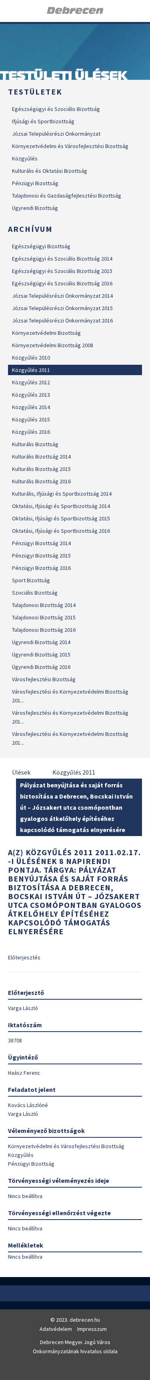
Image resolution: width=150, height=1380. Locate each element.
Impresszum (92, 1329)
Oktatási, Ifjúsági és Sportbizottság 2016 (61, 530)
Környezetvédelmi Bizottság (46, 332)
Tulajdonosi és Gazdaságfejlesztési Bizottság (66, 195)
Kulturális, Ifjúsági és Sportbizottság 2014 (62, 493)
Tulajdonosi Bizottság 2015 (44, 617)
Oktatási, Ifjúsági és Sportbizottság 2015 (61, 518)
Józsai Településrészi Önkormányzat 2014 (62, 295)
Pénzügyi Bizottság (35, 183)
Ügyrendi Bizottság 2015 (41, 654)
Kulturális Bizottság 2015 (41, 469)
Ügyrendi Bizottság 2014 (41, 642)
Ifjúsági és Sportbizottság (43, 121)
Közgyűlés (25, 158)
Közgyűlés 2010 (31, 357)
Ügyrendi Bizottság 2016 (41, 666)
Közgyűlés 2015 (31, 419)
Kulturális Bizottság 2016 (41, 481)
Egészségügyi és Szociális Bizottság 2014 (62, 258)
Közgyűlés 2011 (31, 370)
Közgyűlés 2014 (31, 407)
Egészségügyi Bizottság (41, 246)
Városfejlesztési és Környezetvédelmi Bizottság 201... (70, 696)
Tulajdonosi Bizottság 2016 (44, 629)
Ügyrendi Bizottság (35, 208)
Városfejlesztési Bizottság (44, 679)
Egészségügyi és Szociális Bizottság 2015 (62, 271)
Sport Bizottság (31, 580)
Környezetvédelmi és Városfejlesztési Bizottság (70, 146)
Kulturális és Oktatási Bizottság (49, 170)
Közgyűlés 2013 (31, 394)
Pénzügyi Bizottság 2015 (41, 555)
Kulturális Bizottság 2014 (41, 456)
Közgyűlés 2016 (31, 431)
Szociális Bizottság (35, 592)
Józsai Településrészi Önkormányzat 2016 (62, 320)
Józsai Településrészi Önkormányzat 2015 (62, 308)
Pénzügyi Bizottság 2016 (41, 567)
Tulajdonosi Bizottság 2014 (44, 605)
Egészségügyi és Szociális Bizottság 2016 (62, 283)
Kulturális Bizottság (35, 444)
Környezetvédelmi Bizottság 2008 (52, 345)
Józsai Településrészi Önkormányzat (56, 133)
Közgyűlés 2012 (31, 382)
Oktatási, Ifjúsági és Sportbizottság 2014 (61, 506)
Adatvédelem (56, 1329)
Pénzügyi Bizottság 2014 (41, 543)
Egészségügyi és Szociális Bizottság (56, 109)
